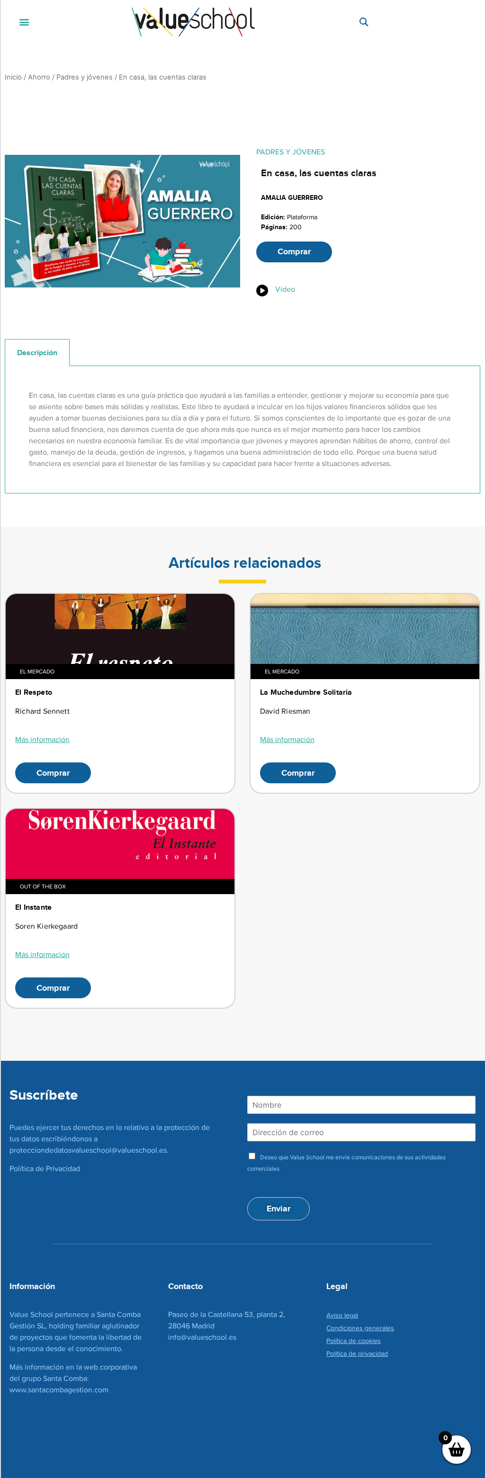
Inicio (13, 77)
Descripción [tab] (37, 352)
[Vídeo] (262, 290)
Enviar (278, 1208)
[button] (24, 22)
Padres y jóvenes (84, 77)
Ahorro (39, 77)
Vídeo (285, 289)
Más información (42, 739)
